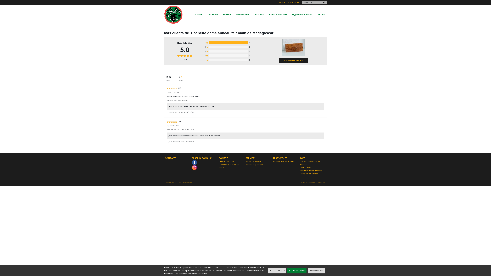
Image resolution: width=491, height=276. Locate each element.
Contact (321, 14)
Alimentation (242, 14)
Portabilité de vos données (311, 170)
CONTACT (170, 158)
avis (184, 59)
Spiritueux (213, 14)
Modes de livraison (253, 161)
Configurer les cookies (309, 173)
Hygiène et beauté (302, 14)
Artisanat (259, 14)
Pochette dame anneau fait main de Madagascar (232, 33)
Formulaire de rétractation (283, 161)
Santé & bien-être (278, 14)
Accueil (199, 14)
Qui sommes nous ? (227, 161)
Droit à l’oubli (305, 167)
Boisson (227, 14)
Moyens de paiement (254, 164)
